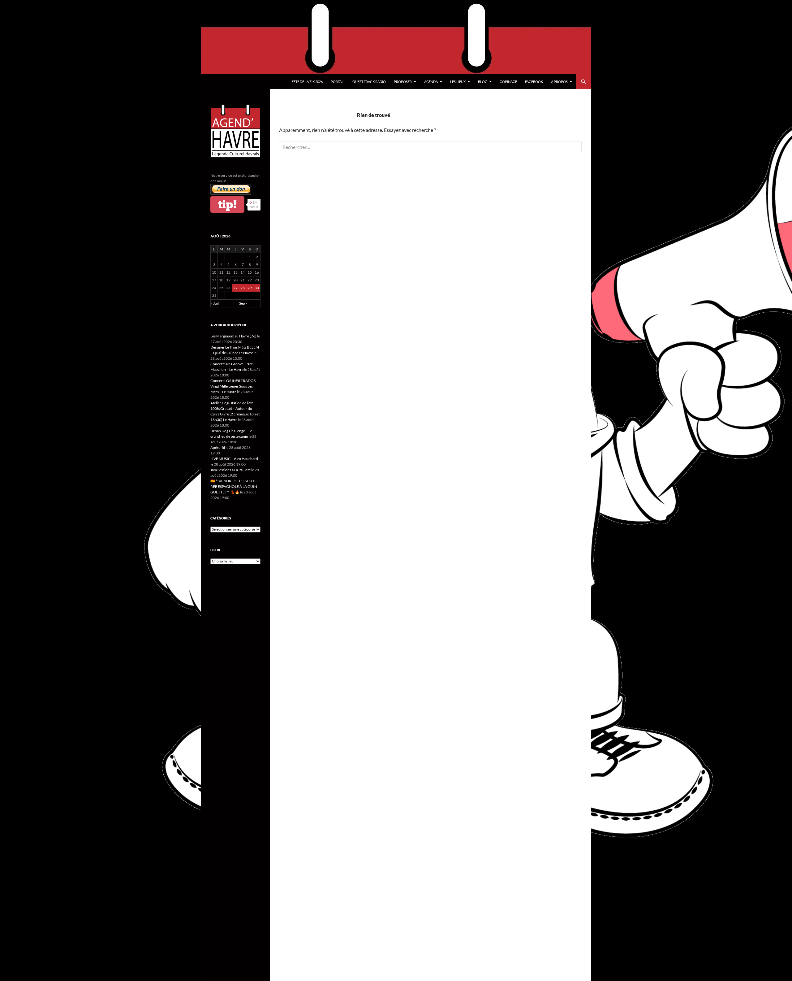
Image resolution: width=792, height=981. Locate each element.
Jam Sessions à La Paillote (230, 469)
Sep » (243, 303)
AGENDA (431, 82)
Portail (337, 82)
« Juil (215, 303)
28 (242, 287)
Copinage (508, 82)
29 (250, 287)
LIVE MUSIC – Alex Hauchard (234, 458)
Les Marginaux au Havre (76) (233, 336)
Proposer (403, 82)
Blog (482, 82)
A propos (559, 82)
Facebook (534, 82)
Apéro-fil (217, 447)
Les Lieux (458, 82)
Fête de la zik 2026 (307, 82)
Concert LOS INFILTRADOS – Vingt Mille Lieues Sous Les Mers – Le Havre (234, 386)
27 (235, 287)
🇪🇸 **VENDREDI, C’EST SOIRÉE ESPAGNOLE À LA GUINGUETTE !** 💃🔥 (234, 486)
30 (257, 287)
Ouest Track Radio (369, 82)
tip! (227, 204)
